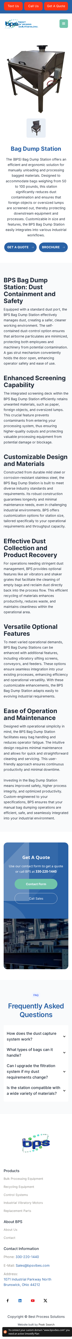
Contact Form (36, 884)
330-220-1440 (46, 871)
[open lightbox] (36, 79)
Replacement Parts (17, 1211)
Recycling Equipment (19, 1187)
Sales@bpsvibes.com (33, 1265)
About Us (10, 1230)
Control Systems (16, 1195)
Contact (9, 1238)
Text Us (13, 6)
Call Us (33, 6)
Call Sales (36, 898)
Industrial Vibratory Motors (23, 1203)
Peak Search (47, 1324)
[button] (63, 23)
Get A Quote (56, 6)
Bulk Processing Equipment (23, 1179)
